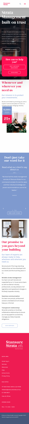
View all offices (6, 396)
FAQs (3, 370)
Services (4, 364)
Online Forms (6, 373)
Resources (5, 367)
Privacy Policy (6, 376)
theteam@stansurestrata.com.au (11, 389)
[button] (25, 4)
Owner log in (5, 361)
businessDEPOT (14, 417)
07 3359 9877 (6, 392)
